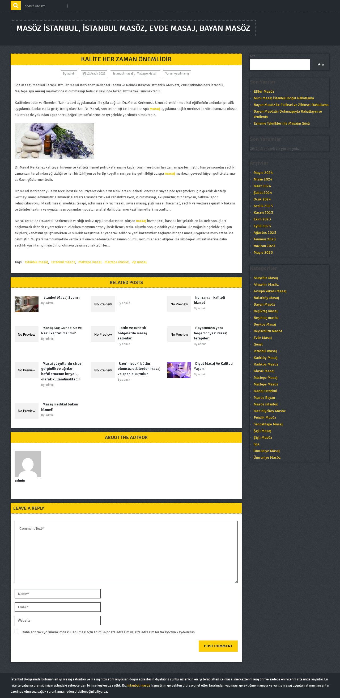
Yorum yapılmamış (177, 74)
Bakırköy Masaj (266, 297)
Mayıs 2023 (263, 252)
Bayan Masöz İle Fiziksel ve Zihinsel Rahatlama (291, 104)
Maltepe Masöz (266, 384)
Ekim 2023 (262, 219)
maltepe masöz (117, 262)
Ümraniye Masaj (267, 451)
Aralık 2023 (263, 206)
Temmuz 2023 (265, 239)
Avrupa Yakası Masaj (270, 291)
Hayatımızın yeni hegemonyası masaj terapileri (210, 333)
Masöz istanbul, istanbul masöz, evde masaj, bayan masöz (133, 28)
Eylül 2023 (262, 226)
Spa (257, 444)
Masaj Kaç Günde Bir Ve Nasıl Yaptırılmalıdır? (61, 330)
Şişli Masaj (262, 431)
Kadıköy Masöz (266, 364)
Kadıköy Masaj (265, 357)
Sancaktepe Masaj (268, 424)
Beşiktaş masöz (266, 317)
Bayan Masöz (264, 304)
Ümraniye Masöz (267, 457)
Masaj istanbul (265, 391)
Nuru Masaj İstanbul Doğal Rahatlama (284, 98)
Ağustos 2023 (265, 232)
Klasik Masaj (264, 371)
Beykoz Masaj (265, 324)
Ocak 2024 (262, 199)
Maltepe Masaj (146, 74)
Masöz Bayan (264, 397)
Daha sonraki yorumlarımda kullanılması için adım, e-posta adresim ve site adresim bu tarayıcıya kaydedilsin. (109, 632)
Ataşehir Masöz (266, 284)
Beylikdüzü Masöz (268, 331)
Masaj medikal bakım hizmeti (59, 407)
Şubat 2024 (263, 192)
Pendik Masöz (265, 417)
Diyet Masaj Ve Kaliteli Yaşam (213, 366)
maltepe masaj (89, 262)
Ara (253, 56)
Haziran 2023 (264, 246)
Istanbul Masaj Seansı (61, 297)
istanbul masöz (63, 262)
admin (71, 74)
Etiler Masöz (264, 91)
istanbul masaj (123, 74)
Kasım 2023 (263, 212)
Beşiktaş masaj (266, 311)
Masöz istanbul (266, 404)
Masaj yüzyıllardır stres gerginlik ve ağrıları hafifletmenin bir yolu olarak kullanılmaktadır (61, 371)
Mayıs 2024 (263, 172)
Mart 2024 (262, 186)
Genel (258, 344)
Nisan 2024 (263, 179)
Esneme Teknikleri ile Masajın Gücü (282, 123)
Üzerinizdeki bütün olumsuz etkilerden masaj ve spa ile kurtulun (139, 368)
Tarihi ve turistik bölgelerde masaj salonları (132, 333)
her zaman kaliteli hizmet (209, 300)
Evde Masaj (263, 337)
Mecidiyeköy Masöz (270, 411)
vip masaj (139, 262)
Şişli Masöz (263, 437)
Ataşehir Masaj (266, 278)
